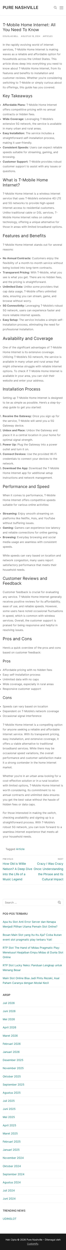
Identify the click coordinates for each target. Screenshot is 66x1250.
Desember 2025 (13, 1060)
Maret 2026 (10, 1035)
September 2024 (13, 1174)
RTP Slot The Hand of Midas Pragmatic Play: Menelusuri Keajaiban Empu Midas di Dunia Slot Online (33, 952)
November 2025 (13, 1068)
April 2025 (9, 1125)
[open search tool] (55, 7)
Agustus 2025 (12, 1092)
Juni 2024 (9, 1198)
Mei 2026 (9, 1019)
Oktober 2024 (12, 1166)
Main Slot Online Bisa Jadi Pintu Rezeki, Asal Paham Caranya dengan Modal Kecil (31, 980)
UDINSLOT (9, 1218)
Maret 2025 (10, 1133)
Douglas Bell (10, 36)
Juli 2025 (9, 1100)
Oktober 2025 (12, 1076)
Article (20, 849)
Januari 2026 (11, 1052)
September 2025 (13, 1084)
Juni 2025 (9, 1109)
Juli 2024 (9, 1190)
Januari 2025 (11, 1149)
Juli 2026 (9, 1003)
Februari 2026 (12, 1043)
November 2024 (13, 1157)
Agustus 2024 (12, 1182)
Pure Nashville (21, 7)
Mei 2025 (9, 1117)
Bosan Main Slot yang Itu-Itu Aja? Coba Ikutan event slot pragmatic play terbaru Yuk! (32, 937)
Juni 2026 (9, 1011)
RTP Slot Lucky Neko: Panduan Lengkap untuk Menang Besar (32, 968)
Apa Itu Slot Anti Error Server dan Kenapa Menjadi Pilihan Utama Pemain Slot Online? (30, 924)
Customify (32, 1243)
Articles (47, 36)
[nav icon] (61, 7)
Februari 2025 (12, 1141)
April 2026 (9, 1027)
